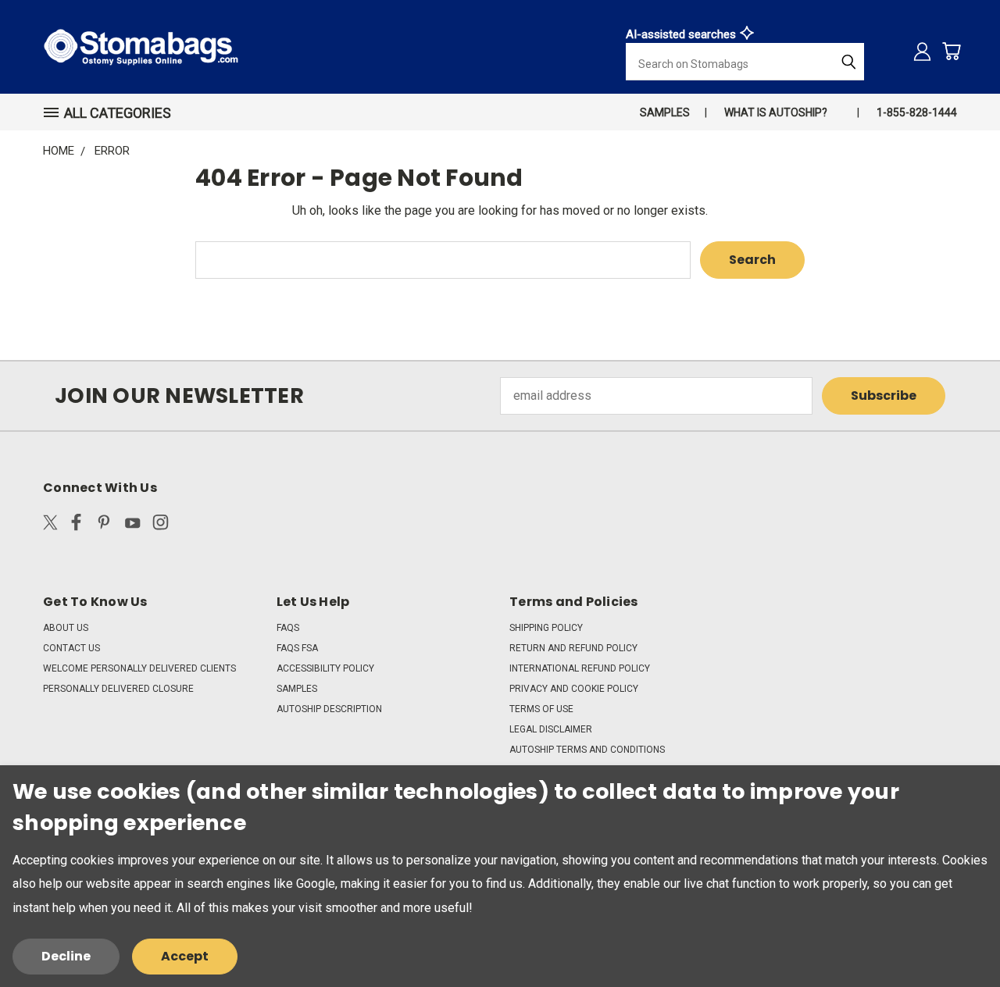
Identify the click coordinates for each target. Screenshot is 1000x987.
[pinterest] (104, 525)
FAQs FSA (297, 648)
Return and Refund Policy (573, 648)
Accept (185, 956)
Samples (665, 112)
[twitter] (50, 525)
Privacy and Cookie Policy (573, 688)
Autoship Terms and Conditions (587, 749)
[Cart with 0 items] (951, 51)
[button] (114, 112)
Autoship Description (329, 709)
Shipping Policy (546, 627)
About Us (65, 627)
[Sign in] (922, 51)
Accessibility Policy (325, 668)
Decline (66, 956)
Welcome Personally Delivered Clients (139, 668)
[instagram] (160, 525)
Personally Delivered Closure (118, 688)
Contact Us (71, 648)
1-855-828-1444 (917, 112)
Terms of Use (541, 709)
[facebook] (76, 525)
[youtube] (132, 525)
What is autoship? (775, 112)
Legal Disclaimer (550, 729)
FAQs (288, 627)
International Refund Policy (579, 668)
